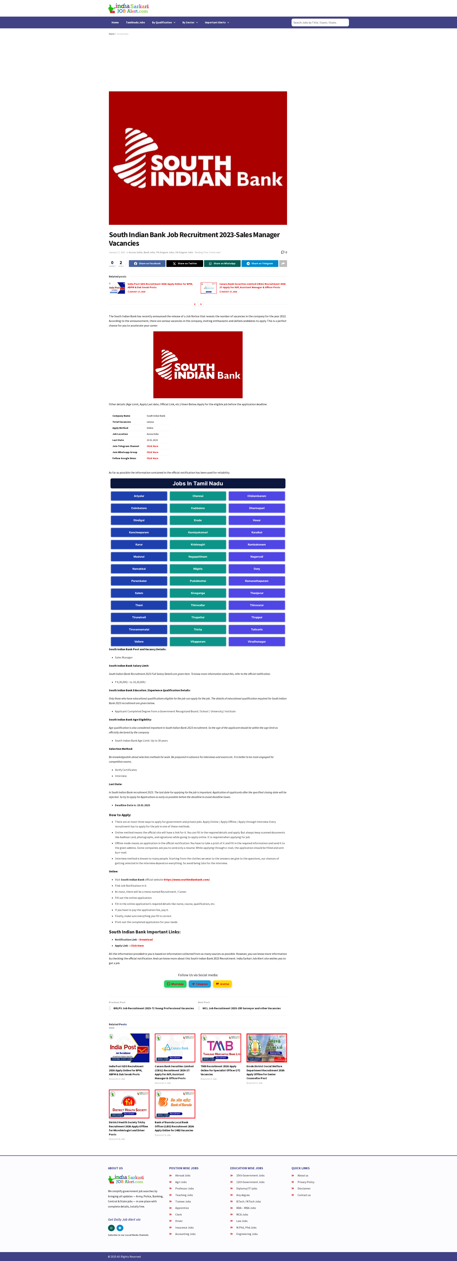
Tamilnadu (255, 1059)
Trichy (198, 629)
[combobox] (320, 22)
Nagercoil (256, 556)
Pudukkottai (198, 581)
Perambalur (139, 581)
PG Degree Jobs (165, 252)
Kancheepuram (139, 532)
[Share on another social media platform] (283, 263)
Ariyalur (139, 496)
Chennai (198, 496)
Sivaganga (198, 593)
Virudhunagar (257, 641)
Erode (198, 520)
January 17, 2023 (117, 252)
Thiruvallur (198, 605)
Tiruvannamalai (139, 629)
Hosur (257, 520)
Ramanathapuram (256, 581)
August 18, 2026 (164, 1135)
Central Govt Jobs (122, 1059)
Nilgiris (197, 568)
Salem (139, 593)
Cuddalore (198, 508)
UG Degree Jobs (184, 252)
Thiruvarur (257, 605)
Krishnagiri (198, 544)
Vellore (139, 641)
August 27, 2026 (137, 291)
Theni (139, 605)
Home (115, 22)
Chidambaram (256, 496)
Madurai (139, 556)
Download (146, 939)
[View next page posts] (201, 304)
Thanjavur (256, 593)
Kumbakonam (257, 544)
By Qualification (162, 22)
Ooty (257, 568)
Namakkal (139, 568)
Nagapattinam (198, 556)
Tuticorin (257, 629)
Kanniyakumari (198, 532)
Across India (122, 33)
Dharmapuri (257, 508)
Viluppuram (197, 641)
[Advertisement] (198, 63)
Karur (139, 544)
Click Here (137, 945)
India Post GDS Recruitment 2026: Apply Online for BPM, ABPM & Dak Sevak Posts (126, 1070)
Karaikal (257, 532)
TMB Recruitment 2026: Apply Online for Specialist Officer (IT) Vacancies (220, 1070)
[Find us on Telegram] (120, 1228)
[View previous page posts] (194, 304)
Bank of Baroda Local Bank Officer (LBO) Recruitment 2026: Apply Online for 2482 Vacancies (174, 1126)
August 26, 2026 (118, 1139)
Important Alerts (215, 22)
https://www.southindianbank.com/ (187, 879)
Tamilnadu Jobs (135, 22)
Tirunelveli (139, 617)
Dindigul (139, 520)
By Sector (188, 22)
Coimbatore (139, 508)
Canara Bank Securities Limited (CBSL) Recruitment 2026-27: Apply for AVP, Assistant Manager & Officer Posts (252, 285)
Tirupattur (198, 617)
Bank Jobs (149, 252)
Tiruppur (256, 617)
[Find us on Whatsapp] (111, 1228)
